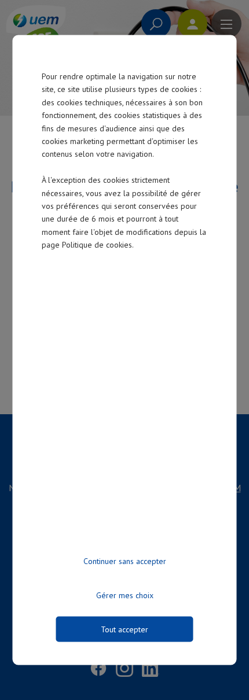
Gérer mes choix (124, 595)
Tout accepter (124, 629)
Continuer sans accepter (124, 561)
